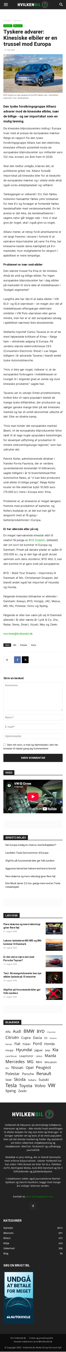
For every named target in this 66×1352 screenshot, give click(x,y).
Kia (55, 1049)
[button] (61, 4)
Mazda (50, 1055)
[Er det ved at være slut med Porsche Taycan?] (54, 961)
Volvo (33, 645)
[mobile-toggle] (5, 4)
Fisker (27, 1044)
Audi (17, 1031)
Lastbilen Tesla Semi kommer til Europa (26, 852)
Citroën (12, 1037)
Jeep (47, 1050)
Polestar (23, 645)
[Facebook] (17, 659)
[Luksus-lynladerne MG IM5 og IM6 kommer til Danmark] (54, 945)
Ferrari (8, 1044)
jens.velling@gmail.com (39, 1196)
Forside (6, 20)
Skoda (20, 1079)
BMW (29, 1031)
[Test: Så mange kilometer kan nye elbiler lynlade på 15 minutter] (54, 978)
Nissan (17, 1067)
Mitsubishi (51, 1062)
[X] (25, 659)
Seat (8, 1080)
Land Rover (11, 1056)
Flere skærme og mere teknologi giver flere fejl (30, 876)
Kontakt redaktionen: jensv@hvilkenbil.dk (33, 1341)
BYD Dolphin (37, 540)
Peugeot (43, 1067)
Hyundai (24, 1049)
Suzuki (44, 1079)
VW (51, 1085)
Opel (30, 1067)
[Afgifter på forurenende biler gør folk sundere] (54, 994)
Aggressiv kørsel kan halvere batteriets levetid (30, 868)
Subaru (32, 1080)
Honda (49, 1044)
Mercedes (15, 1061)
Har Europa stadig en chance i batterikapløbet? (30, 845)
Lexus (39, 1056)
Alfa (7, 1031)
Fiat (17, 1044)
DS (45, 1038)
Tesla (11, 1085)
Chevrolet (51, 1032)
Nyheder (18, 20)
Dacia (37, 1037)
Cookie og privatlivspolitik (41, 1337)
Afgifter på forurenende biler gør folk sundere (29, 860)
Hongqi (9, 1050)
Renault (43, 1073)
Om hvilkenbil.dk (18, 1337)
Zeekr (22, 1091)
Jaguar (39, 1050)
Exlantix (53, 1038)
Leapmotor (26, 1056)
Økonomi (17, 26)
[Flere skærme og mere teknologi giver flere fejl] (54, 928)
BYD (41, 1031)
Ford (37, 1043)
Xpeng (10, 1091)
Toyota (25, 1085)
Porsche (28, 1074)
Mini (39, 1062)
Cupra (26, 1037)
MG (14, 645)
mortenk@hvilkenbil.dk (18, 633)
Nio (7, 1068)
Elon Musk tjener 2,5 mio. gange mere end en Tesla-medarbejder (33, 885)
